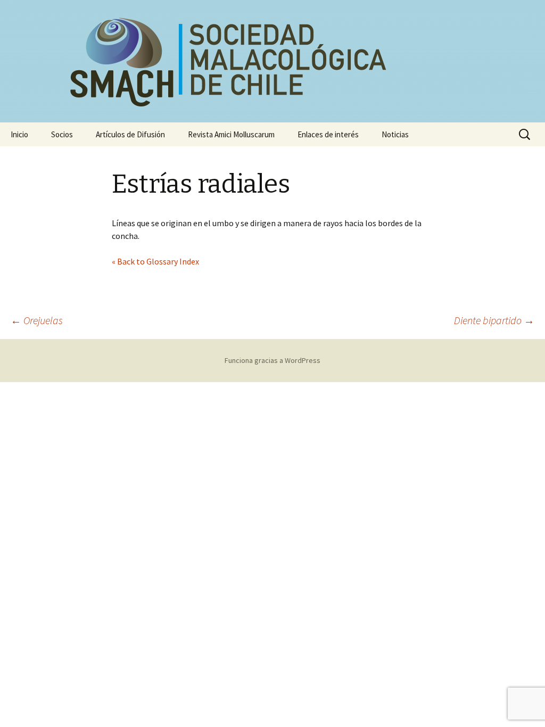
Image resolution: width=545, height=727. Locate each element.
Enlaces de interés (328, 134)
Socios (62, 134)
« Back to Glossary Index (155, 261)
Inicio (19, 134)
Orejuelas (37, 320)
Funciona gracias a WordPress (272, 360)
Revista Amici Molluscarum (231, 134)
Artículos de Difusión (130, 134)
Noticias (395, 134)
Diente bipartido (494, 320)
